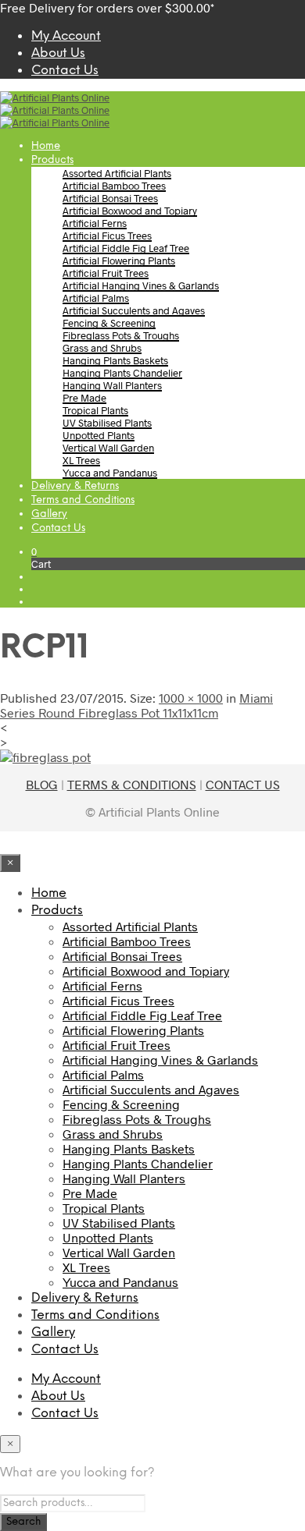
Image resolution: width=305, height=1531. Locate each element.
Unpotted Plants (99, 435)
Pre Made (84, 398)
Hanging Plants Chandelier (122, 373)
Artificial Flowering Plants (119, 260)
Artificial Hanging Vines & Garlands (141, 285)
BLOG (42, 784)
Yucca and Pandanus (110, 472)
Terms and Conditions (83, 500)
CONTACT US (243, 784)
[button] (34, 551)
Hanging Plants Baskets (115, 360)
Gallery (49, 514)
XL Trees (81, 460)
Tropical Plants (95, 410)
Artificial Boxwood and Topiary (130, 210)
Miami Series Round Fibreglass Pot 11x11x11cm (136, 705)
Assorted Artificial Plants (117, 173)
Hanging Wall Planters (112, 385)
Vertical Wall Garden (108, 447)
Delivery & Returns (75, 486)
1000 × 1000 (191, 697)
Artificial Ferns (95, 223)
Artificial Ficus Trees (107, 235)
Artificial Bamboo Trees (114, 185)
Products (52, 160)
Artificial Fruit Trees (106, 273)
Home (45, 146)
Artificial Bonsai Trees (110, 198)
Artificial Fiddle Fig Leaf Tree (126, 248)
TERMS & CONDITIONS (131, 784)
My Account (66, 36)
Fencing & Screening (109, 323)
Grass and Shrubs (102, 348)
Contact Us (65, 70)
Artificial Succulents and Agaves (134, 310)
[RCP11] (45, 757)
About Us (58, 53)
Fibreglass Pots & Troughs (121, 335)
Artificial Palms (96, 298)
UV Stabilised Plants (107, 422)
